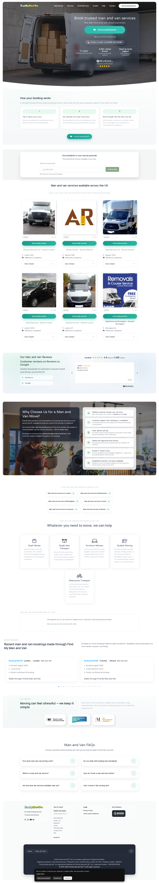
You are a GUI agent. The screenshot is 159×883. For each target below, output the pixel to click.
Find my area (112, 169)
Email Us (57, 837)
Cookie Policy (40, 874)
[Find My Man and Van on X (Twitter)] (25, 819)
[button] (72, 373)
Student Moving (124, 545)
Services (70, 6)
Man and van (58, 6)
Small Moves (34, 545)
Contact (112, 6)
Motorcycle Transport (79, 580)
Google (124, 414)
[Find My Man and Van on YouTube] (31, 819)
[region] (104, 373)
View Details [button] (29, 264)
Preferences (57, 878)
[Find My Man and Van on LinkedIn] (33, 819)
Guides (95, 6)
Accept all (68, 878)
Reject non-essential (44, 878)
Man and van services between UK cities (62, 624)
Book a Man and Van (39, 243)
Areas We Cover (83, 6)
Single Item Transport (64, 547)
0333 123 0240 (60, 811)
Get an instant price (107, 29)
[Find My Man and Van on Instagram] (28, 819)
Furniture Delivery (94, 545)
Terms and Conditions (91, 814)
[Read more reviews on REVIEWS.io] (128, 386)
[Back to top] (131, 851)
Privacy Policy (88, 811)
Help (103, 6)
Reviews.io (117, 414)
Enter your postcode (47, 163)
